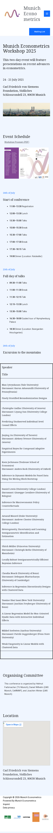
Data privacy (9, 807)
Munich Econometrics (32, 13)
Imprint (6, 804)
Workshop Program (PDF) (16, 142)
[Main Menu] (47, 14)
